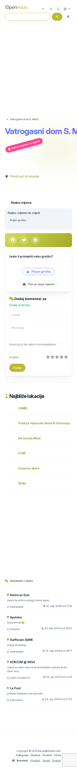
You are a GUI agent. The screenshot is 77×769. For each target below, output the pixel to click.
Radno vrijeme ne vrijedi (25, 144)
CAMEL (23, 408)
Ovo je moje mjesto (41, 284)
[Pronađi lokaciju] (68, 17)
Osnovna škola (28, 468)
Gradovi (47, 755)
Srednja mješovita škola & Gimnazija (44, 423)
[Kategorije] (58, 9)
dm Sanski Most (29, 438)
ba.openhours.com (49, 750)
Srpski (46, 760)
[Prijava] (50, 9)
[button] (67, 9)
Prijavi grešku (18, 220)
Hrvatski (35, 760)
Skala (22, 483)
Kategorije (22, 755)
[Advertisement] (38, 66)
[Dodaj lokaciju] (43, 9)
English (56, 760)
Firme (57, 755)
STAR (21, 453)
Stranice (35, 755)
